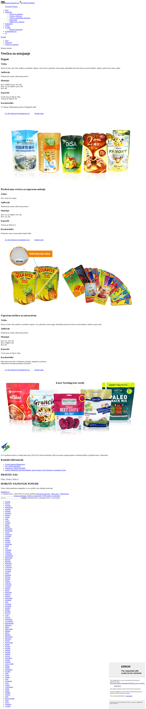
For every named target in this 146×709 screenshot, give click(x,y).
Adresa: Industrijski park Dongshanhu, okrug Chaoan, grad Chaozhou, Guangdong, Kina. (35, 470)
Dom (7, 10)
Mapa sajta (55, 494)
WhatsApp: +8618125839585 (15, 468)
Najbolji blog (64, 494)
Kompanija (9, 24)
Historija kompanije (16, 29)
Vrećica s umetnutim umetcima (19, 18)
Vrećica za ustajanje (16, 14)
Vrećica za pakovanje (34, 496)
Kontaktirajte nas (11, 31)
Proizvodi (8, 12)
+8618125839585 (29, 3)
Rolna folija (13, 20)
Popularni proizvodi (43, 494)
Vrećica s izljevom (15, 16)
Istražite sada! (39, 113)
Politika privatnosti (7, 496)
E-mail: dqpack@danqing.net (15, 464)
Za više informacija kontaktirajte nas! (17, 113)
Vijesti (7, 26)
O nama (7, 28)
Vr (6, 33)
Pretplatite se (5, 492)
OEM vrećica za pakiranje (51, 496)
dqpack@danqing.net (12, 3)
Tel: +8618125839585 (12, 466)
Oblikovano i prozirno (16, 22)
